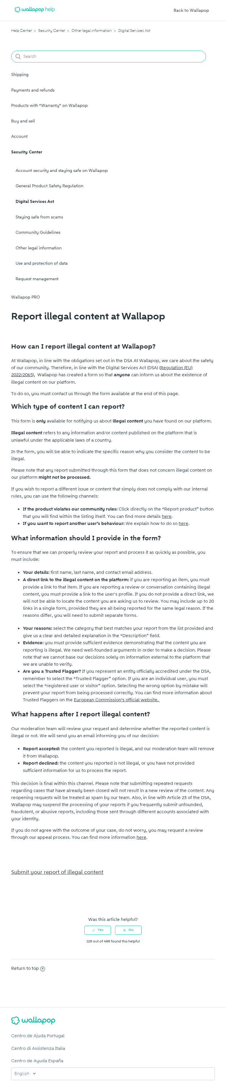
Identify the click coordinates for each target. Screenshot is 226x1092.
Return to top (25, 968)
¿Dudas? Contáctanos (36, 900)
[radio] (97, 930)
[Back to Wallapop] (113, 1021)
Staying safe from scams (39, 217)
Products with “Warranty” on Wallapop (49, 105)
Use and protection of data (42, 263)
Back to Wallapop (191, 10)
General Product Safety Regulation (49, 186)
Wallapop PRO (25, 297)
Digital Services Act (134, 30)
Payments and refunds (32, 90)
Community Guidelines (38, 232)
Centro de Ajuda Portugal (37, 1036)
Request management (37, 279)
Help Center (21, 30)
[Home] (34, 13)
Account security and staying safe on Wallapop (62, 171)
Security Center (51, 30)
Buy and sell (23, 121)
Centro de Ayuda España (37, 1061)
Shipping (20, 75)
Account (19, 136)
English (22, 1074)
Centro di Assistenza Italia (38, 1048)
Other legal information (92, 30)
